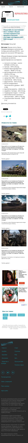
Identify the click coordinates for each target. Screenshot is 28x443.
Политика (17, 351)
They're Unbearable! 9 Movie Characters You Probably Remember (23, 274)
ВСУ (5, 318)
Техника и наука (19, 365)
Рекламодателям (6, 377)
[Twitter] (7, 372)
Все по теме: (7, 311)
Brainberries (21, 285)
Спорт (16, 348)
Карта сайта (4, 390)
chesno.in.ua (7, 27)
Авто (16, 358)
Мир (16, 354)
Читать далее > (6, 159)
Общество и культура (5, 362)
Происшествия (20, 6)
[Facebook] (2, 372)
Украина (13, 315)
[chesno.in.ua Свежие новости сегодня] (14, 3)
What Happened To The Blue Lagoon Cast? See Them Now (23, 289)
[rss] (13, 372)
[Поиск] (25, 3)
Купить (22, 283)
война (5, 315)
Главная (3, 6)
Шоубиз (4, 351)
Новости (11, 6)
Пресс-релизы (5, 386)
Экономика (5, 358)
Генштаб (21, 315)
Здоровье (4, 354)
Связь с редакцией (6, 381)
